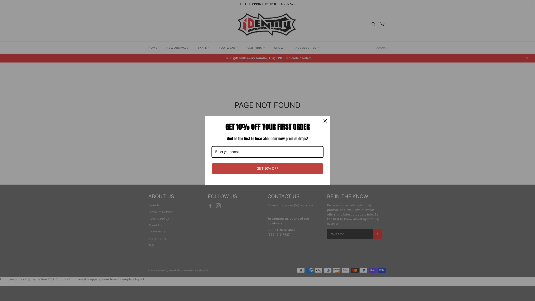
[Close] (325, 121)
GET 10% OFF (268, 168)
